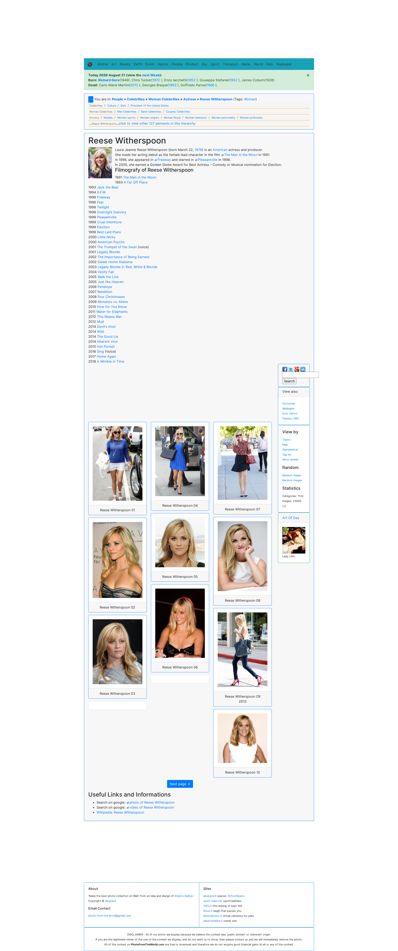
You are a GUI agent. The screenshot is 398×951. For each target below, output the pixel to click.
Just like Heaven (111, 282)
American (220, 150)
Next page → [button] (180, 784)
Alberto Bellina (184, 896)
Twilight (103, 207)
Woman (250, 99)
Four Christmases (111, 297)
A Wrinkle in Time (110, 361)
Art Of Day (290, 518)
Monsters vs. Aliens (113, 302)
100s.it (207, 905)
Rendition (104, 292)
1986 (210, 85)
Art (113, 64)
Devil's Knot (106, 326)
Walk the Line (108, 277)
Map (285, 444)
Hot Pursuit (106, 346)
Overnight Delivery (111, 212)
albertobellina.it (213, 920)
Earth (138, 64)
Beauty (125, 64)
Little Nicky (106, 237)
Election (103, 227)
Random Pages (291, 475)
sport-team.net (212, 900)
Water (246, 64)
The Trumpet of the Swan (117, 247)
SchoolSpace (236, 896)
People (177, 64)
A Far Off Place (136, 182)
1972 (156, 80)
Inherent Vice (107, 341)
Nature (163, 64)
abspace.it (209, 896)
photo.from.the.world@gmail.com (109, 915)
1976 (198, 150)
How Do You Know (112, 307)
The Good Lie (107, 336)
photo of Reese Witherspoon (152, 802)
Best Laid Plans (109, 232)
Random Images (292, 480)
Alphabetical (290, 449)
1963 (172, 85)
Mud (100, 321)
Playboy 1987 (290, 418)
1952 (191, 80)
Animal (102, 64)
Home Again (106, 356)
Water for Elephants (111, 312)
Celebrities (136, 99)
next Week (151, 75)
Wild (100, 331)
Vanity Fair (106, 272)
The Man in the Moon (240, 155)
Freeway (164, 160)
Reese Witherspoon (216, 99)
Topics (286, 439)
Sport (215, 64)
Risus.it (207, 910)
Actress (189, 99)
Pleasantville (207, 160)
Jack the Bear (108, 187)
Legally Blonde (108, 252)
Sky (204, 64)
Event (150, 64)
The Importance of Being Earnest (123, 257)
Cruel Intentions (109, 222)
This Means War (109, 317)
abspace (110, 900)
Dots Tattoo (289, 413)
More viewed (290, 459)
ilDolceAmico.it (212, 915)
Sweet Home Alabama (115, 262)
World (258, 64)
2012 (134, 85)
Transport (230, 64)
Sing (100, 351)
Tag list (286, 454)
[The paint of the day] (293, 540)
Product (192, 64)
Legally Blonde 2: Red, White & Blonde (127, 267)
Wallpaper (284, 64)
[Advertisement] (199, 29)
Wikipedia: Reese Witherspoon (120, 812)
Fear (100, 202)
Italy (269, 64)
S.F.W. (101, 192)
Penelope (105, 287)
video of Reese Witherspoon (152, 807)
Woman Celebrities (164, 99)
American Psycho (111, 242)
